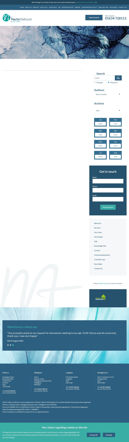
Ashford (5, 373)
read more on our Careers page (86, 2)
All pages (99, 82)
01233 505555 (10, 391)
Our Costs (44, 7)
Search (101, 73)
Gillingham (38, 373)
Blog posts (114, 82)
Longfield (69, 373)
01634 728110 (42, 389)
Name (95, 177)
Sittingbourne (102, 373)
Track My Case (103, 7)
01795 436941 (105, 387)
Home (22, 7)
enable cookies (103, 283)
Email (94, 195)
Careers (77, 7)
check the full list (70, 432)
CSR (59, 7)
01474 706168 (74, 387)
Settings (109, 435)
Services (36, 7)
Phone (95, 186)
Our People (53, 7)
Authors (99, 90)
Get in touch (94, 17)
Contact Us (122, 7)
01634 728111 (116, 18)
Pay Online (113, 7)
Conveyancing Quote (89, 7)
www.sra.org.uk (15, 409)
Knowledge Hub (67, 7)
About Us (28, 7)
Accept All (93, 435)
